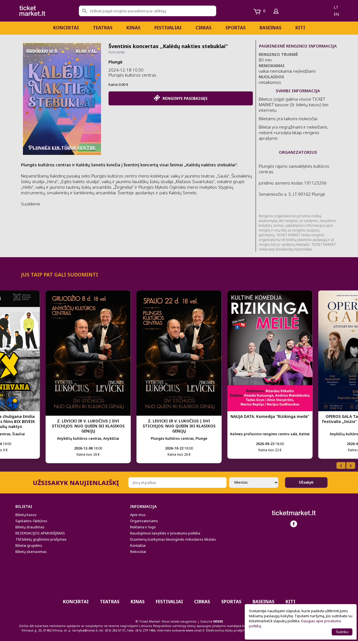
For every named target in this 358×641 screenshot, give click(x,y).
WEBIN (218, 621)
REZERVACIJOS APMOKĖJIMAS (40, 533)
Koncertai (66, 28)
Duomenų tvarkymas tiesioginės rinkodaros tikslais (173, 539)
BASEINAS (270, 28)
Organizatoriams (144, 520)
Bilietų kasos (26, 514)
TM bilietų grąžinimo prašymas (41, 539)
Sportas (235, 28)
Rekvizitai (138, 551)
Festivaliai (168, 28)
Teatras (102, 28)
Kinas (133, 28)
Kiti (300, 28)
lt (336, 7)
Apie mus (138, 514)
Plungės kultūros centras (132, 75)
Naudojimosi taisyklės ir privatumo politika (165, 533)
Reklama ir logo (143, 526)
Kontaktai (138, 545)
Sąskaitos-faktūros (31, 520)
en (336, 14)
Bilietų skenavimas (31, 551)
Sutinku (342, 632)
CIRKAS (203, 28)
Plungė (116, 62)
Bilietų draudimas (29, 526)
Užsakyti (306, 482)
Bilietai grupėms (28, 545)
